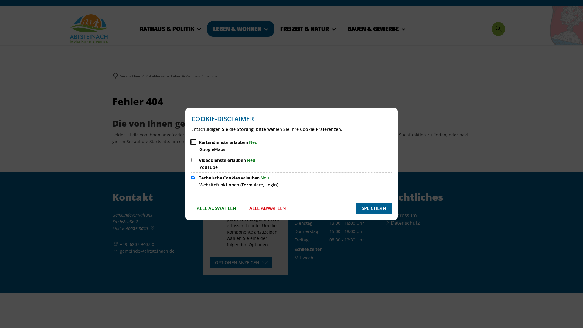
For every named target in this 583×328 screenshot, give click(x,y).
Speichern (374, 208)
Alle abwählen (267, 208)
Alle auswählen (216, 208)
